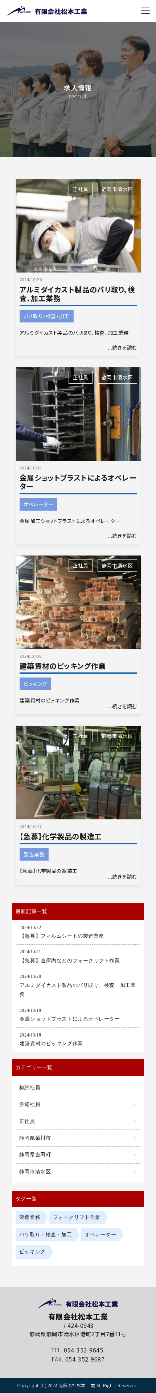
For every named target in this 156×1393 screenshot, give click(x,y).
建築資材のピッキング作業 (63, 665)
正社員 (81, 189)
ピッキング (35, 683)
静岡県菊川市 (35, 1138)
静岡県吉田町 (35, 1154)
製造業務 (34, 854)
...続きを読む (122, 347)
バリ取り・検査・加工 (47, 316)
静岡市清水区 (117, 189)
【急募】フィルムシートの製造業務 (62, 936)
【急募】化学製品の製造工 (61, 836)
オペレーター (38, 504)
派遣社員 (29, 1104)
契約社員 (29, 1087)
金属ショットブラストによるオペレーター (78, 481)
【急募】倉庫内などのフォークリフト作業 (70, 960)
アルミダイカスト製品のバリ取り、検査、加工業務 (77, 293)
